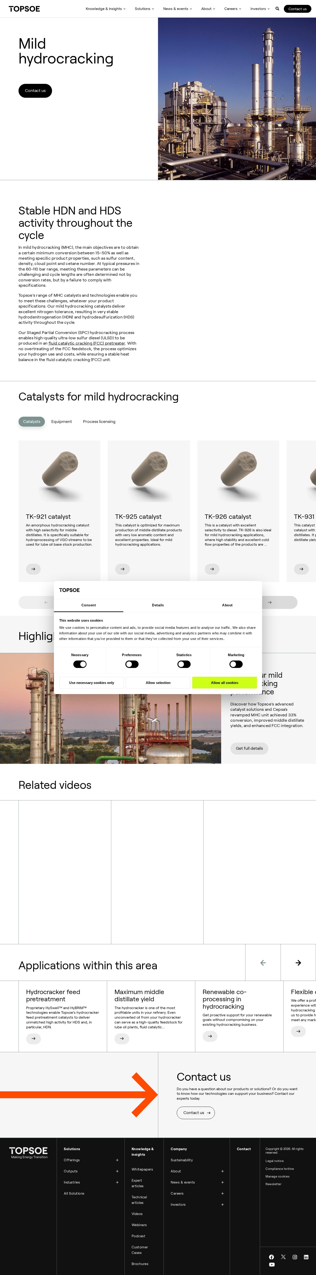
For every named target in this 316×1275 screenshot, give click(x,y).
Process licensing (99, 421)
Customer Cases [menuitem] (140, 1250)
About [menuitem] (206, 9)
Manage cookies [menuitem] (277, 1176)
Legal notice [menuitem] (275, 1161)
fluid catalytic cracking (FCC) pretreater (87, 343)
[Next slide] (269, 602)
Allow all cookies (224, 683)
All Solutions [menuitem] (74, 1193)
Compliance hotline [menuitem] (280, 1169)
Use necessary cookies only (91, 683)
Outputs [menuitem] (71, 1171)
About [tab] (227, 605)
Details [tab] (158, 605)
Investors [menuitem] (258, 9)
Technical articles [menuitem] (139, 1200)
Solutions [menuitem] (142, 9)
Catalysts (31, 421)
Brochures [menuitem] (140, 1264)
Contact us (297, 9)
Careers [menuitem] (231, 9)
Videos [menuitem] (137, 1214)
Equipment (61, 421)
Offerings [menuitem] (72, 1160)
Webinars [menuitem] (139, 1225)
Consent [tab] (88, 605)
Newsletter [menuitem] (274, 1184)
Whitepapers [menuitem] (142, 1169)
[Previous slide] (46, 602)
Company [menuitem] (179, 1149)
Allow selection (158, 683)
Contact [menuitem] (244, 1149)
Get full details (249, 748)
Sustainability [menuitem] (182, 1160)
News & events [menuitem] (175, 9)
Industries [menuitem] (72, 1182)
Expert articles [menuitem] (138, 1183)
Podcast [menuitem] (139, 1236)
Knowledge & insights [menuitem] (104, 9)
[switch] (132, 664)
